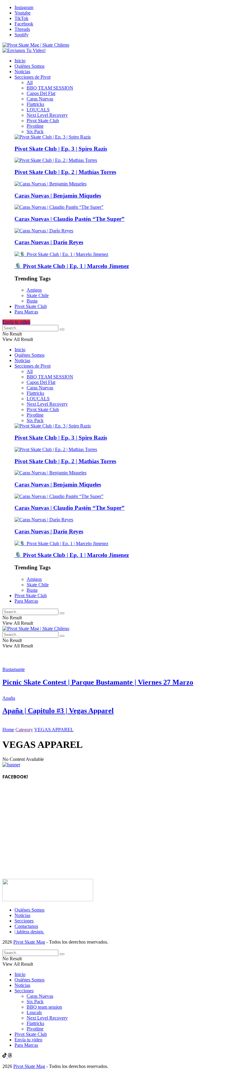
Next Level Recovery (47, 115)
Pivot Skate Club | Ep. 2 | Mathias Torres (65, 172)
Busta (32, 300)
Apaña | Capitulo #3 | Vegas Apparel (58, 711)
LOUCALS (38, 109)
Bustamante (13, 669)
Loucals (34, 1012)
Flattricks (35, 104)
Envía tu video (16, 322)
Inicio (20, 60)
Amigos (34, 290)
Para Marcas (26, 311)
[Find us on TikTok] (5, 1056)
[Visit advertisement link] (24, 50)
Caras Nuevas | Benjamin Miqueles (58, 195)
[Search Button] (62, 329)
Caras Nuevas (40, 98)
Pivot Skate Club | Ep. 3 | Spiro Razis (61, 149)
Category (24, 729)
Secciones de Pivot (33, 77)
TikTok (21, 18)
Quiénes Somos (29, 66)
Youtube (23, 12)
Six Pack (35, 131)
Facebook (24, 23)
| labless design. (29, 931)
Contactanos (26, 926)
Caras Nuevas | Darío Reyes (49, 242)
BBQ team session (44, 1007)
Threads (22, 29)
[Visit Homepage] (35, 44)
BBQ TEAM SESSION (50, 87)
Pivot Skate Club (43, 120)
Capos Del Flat (41, 93)
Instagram (24, 7)
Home (8, 729)
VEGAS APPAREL (53, 729)
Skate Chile (38, 295)
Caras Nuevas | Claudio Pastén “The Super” (70, 219)
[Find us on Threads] (10, 1056)
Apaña (8, 698)
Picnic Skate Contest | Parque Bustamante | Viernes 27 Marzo (97, 682)
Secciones (24, 920)
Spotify (21, 34)
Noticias (22, 71)
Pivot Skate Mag (29, 942)
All (30, 82)
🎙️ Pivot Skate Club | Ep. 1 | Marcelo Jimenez (72, 266)
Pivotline (35, 126)
